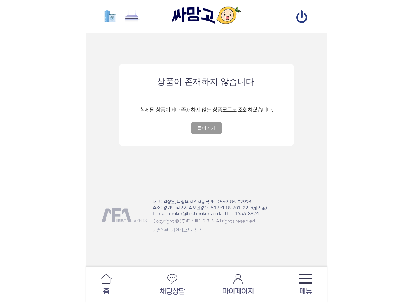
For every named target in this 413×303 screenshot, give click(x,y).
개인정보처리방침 (187, 230)
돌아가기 (206, 128)
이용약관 (160, 230)
